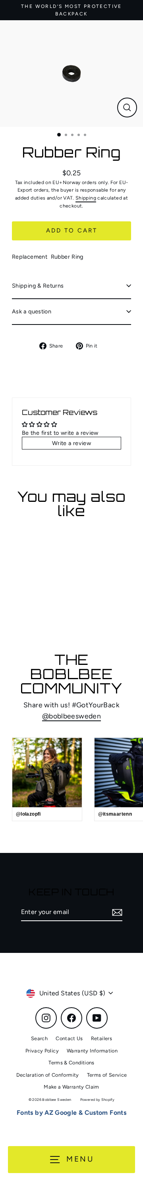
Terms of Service (107, 1075)
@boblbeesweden (71, 716)
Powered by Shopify (97, 1099)
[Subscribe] (116, 912)
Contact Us (69, 1038)
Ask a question (31, 311)
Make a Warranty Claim (71, 1087)
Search (39, 1038)
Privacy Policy (42, 1051)
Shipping (85, 198)
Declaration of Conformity (47, 1075)
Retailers (101, 1038)
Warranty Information (92, 1051)
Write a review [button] (71, 443)
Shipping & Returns (38, 285)
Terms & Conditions (71, 1063)
